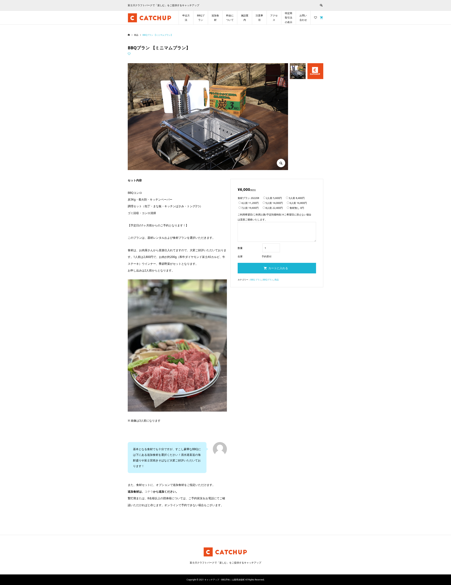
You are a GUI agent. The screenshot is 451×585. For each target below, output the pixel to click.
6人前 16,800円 (298, 203)
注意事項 (259, 17)
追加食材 (215, 17)
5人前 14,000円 (274, 203)
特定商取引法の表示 (288, 17)
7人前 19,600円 (250, 207)
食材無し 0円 (297, 207)
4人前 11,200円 (250, 203)
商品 (276, 279)
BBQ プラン (256, 279)
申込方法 (186, 17)
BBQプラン (201, 17)
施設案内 (244, 17)
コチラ (149, 491)
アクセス (274, 17)
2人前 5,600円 (274, 198)
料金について (230, 17)
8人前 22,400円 (274, 207)
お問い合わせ (303, 17)
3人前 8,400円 (297, 198)
